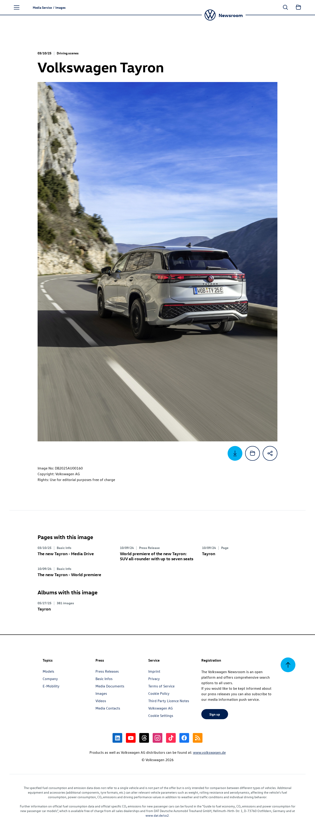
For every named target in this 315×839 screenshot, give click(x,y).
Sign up (214, 714)
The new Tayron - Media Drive (66, 553)
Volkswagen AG (160, 708)
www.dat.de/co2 (157, 815)
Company (50, 678)
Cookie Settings (160, 715)
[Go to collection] (298, 7)
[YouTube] (131, 738)
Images (101, 693)
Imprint (154, 671)
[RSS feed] (197, 738)
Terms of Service (161, 686)
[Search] (285, 7)
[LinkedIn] (117, 738)
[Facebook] (184, 738)
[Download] (235, 453)
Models (48, 671)
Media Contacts (107, 708)
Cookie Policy (158, 693)
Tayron (208, 553)
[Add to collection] (252, 453)
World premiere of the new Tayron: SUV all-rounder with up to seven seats (156, 556)
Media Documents (109, 686)
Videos (100, 700)
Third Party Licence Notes (168, 700)
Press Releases (107, 671)
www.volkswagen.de (209, 752)
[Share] (270, 453)
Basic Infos (104, 678)
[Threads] (144, 738)
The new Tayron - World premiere (69, 574)
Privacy (154, 678)
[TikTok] (171, 738)
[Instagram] (157, 738)
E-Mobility (51, 686)
